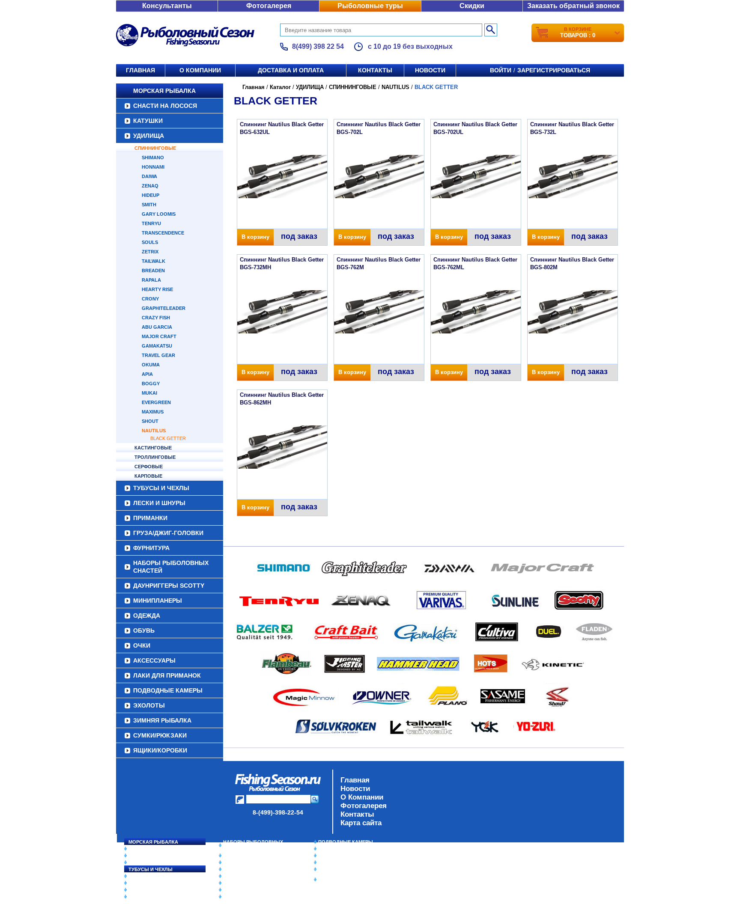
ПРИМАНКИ (150, 517)
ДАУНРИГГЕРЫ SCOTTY (168, 585)
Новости (430, 70)
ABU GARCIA (157, 327)
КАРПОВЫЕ (148, 476)
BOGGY (151, 383)
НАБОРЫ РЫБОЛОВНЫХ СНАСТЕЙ (171, 566)
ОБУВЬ (144, 630)
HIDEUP (150, 195)
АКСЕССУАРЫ (154, 660)
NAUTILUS (154, 430)
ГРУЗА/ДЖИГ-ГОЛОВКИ (168, 532)
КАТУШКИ (148, 120)
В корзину (255, 237)
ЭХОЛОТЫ (149, 705)
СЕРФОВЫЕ (148, 466)
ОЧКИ (141, 645)
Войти (500, 70)
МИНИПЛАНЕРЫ (157, 600)
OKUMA (151, 364)
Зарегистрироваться (553, 70)
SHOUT (150, 421)
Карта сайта (361, 823)
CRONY (150, 298)
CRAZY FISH (156, 317)
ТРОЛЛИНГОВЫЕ (155, 457)
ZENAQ (150, 185)
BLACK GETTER (168, 438)
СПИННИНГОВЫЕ (155, 148)
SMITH (149, 204)
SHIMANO (153, 157)
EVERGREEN (156, 402)
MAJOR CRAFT (159, 336)
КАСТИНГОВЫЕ (153, 447)
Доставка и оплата (291, 70)
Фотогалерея (268, 5)
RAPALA (151, 279)
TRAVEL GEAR (158, 355)
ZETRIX (150, 251)
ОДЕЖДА (146, 615)
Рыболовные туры (370, 5)
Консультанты (167, 5)
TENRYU (151, 223)
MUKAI (149, 393)
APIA (147, 374)
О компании (200, 70)
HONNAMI (153, 167)
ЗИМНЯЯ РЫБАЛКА (162, 720)
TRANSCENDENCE (163, 232)
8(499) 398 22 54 (318, 46)
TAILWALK (153, 261)
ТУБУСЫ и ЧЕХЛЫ (161, 488)
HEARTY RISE (157, 289)
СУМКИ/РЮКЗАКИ (160, 735)
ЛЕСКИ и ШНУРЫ (159, 503)
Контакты (375, 70)
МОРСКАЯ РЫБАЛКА (164, 90)
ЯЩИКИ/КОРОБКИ (160, 750)
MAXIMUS (153, 411)
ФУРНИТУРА (151, 547)
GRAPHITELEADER (163, 308)
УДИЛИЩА (148, 135)
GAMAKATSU (157, 345)
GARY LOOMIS (159, 214)
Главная (140, 70)
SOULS (150, 242)
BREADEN (153, 270)
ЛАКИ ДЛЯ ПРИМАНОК (167, 675)
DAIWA (149, 176)
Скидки (472, 5)
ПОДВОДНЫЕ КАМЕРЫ (168, 690)
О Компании (361, 797)
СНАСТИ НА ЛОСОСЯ (165, 105)
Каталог (280, 87)
